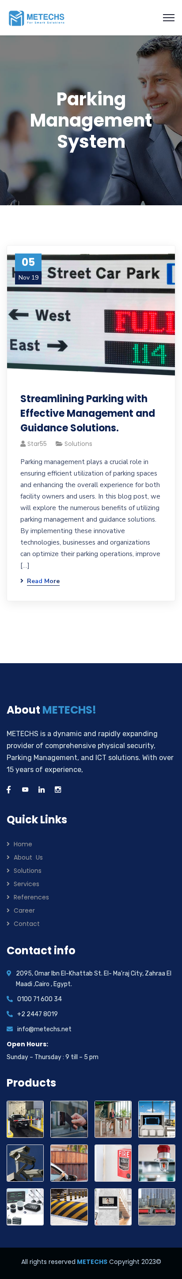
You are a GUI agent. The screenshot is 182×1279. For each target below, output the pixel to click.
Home (23, 844)
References (31, 897)
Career (24, 910)
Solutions (78, 443)
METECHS (91, 1261)
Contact (27, 923)
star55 (37, 443)
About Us (28, 857)
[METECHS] (37, 17)
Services (26, 884)
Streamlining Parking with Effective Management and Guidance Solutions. (87, 413)
